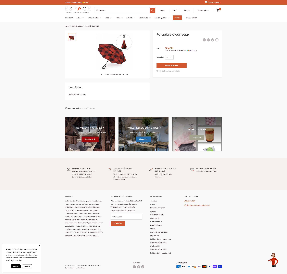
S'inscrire (118, 223)
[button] (192, 50)
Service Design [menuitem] (191, 18)
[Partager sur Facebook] (204, 39)
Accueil (67, 26)
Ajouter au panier (171, 65)
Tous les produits (77, 26)
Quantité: (160, 57)
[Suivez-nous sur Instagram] (138, 266)
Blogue (162, 10)
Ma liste (187, 10)
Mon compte (202, 10)
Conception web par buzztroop (75, 268)
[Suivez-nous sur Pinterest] (142, 266)
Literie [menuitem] (79, 18)
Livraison (153, 204)
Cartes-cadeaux (156, 225)
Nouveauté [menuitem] (69, 18)
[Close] (39, 246)
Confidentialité (155, 246)
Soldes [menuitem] (177, 18)
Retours (153, 211)
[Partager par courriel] (217, 39)
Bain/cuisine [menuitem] (143, 18)
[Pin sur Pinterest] (208, 39)
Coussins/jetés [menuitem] (93, 18)
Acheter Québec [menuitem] (161, 18)
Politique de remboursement (160, 239)
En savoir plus (18, 260)
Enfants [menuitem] (130, 18)
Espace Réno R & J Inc (158, 232)
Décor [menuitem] (107, 18)
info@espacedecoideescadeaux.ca (197, 205)
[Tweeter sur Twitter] (212, 39)
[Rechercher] (152, 10)
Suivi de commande (157, 208)
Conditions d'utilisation (158, 243)
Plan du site (154, 236)
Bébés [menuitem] (118, 18)
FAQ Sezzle (154, 218)
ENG (174, 10)
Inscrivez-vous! (214, 2)
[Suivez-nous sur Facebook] (134, 266)
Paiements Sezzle (157, 215)
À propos (153, 201)
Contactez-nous (156, 222)
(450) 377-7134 (189, 201)
